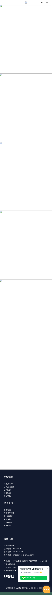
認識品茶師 (8, 484)
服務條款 (7, 519)
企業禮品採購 (9, 513)
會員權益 (7, 510)
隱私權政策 (8, 522)
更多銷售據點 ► (10, 570)
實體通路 (7, 496)
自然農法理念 (9, 487)
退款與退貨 (8, 516)
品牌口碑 (7, 490)
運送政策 (7, 525)
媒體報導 (7, 493)
